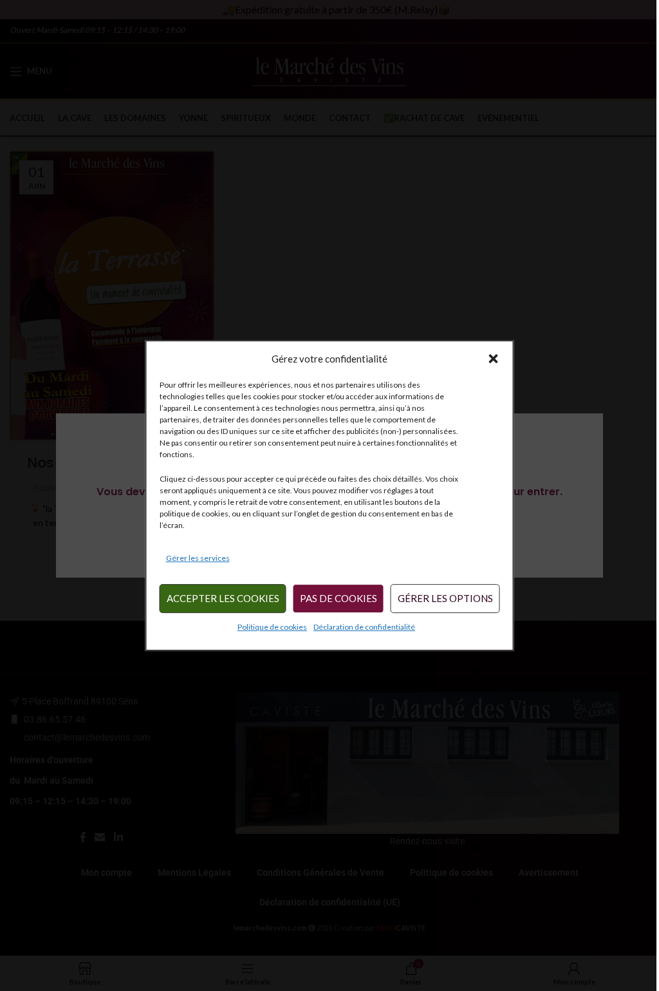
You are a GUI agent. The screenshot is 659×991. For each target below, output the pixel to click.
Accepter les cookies (223, 599)
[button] (493, 358)
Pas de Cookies (338, 599)
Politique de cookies (272, 627)
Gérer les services (198, 558)
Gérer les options (445, 599)
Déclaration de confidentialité (364, 627)
